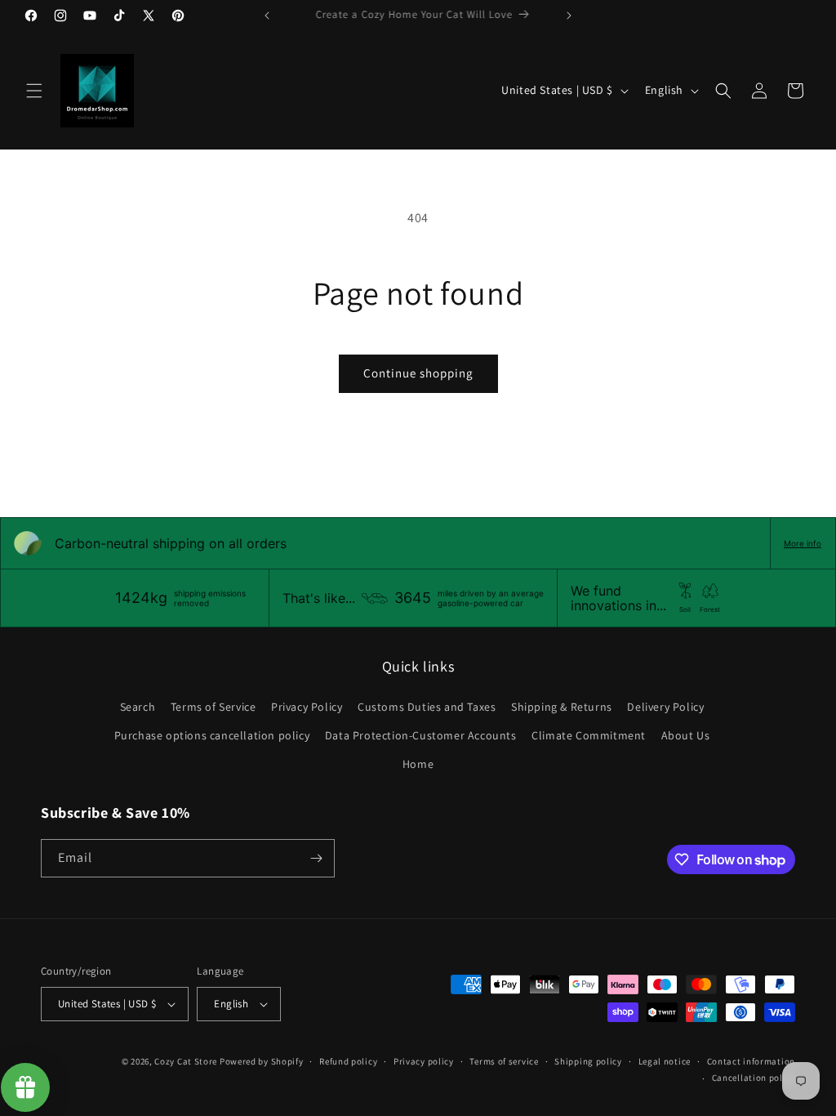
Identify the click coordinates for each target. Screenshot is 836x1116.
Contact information (751, 1061)
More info (802, 543)
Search (138, 706)
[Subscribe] (316, 858)
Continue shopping (418, 373)
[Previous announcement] (267, 15)
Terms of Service (213, 706)
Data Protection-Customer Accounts (421, 735)
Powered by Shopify (262, 1061)
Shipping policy (588, 1061)
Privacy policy (424, 1061)
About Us (685, 735)
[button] (34, 91)
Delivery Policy (665, 706)
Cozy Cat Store (185, 1061)
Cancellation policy (753, 1077)
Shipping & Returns (561, 706)
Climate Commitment (588, 735)
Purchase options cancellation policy (212, 735)
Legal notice (664, 1061)
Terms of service (503, 1061)
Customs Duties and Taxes (427, 706)
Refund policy (348, 1061)
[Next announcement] (569, 15)
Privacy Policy (306, 706)
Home (418, 764)
